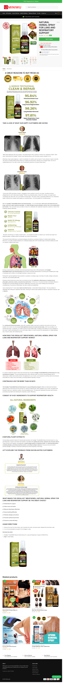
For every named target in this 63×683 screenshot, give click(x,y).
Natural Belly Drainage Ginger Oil (10, 610)
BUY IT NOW (49, 39)
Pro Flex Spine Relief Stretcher (9, 646)
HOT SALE (13, 608)
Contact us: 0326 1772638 (8, 671)
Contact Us (34, 665)
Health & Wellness (7, 608)
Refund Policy (35, 669)
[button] (35, 38)
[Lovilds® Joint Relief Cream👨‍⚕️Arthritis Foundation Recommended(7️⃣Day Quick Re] (57, 22)
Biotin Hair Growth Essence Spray (39, 610)
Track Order (34, 667)
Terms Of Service (36, 674)
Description (9, 68)
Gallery (4, 68)
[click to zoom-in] (20, 38)
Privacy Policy (35, 672)
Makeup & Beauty (40, 608)
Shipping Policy (35, 671)
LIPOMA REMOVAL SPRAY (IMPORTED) (41, 646)
